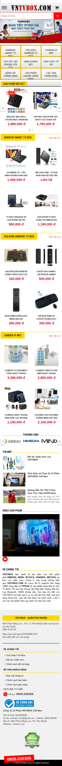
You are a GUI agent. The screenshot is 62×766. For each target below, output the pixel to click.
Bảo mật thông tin (14, 676)
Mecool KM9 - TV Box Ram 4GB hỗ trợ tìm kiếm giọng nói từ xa (46, 175)
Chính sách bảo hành (16, 680)
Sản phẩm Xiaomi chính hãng (30, 76)
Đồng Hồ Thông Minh (10, 74)
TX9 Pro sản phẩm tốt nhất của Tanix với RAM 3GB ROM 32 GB (46, 120)
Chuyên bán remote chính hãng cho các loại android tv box (16, 274)
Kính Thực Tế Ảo (51, 63)
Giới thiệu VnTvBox (15, 655)
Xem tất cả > (55, 138)
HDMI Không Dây (31, 63)
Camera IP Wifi (51, 51)
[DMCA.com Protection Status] (32, 740)
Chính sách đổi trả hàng (17, 664)
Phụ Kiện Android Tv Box (31, 53)
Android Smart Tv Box (10, 53)
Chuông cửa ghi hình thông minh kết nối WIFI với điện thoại (46, 418)
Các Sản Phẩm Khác (51, 74)
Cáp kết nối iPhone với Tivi (11, 64)
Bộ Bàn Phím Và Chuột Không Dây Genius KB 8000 (46, 319)
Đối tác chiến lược (15, 660)
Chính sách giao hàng (16, 684)
